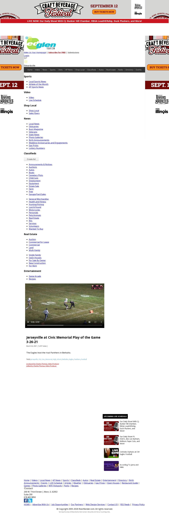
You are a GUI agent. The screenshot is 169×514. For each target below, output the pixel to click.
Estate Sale (34, 186)
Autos (101, 69)
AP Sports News (36, 87)
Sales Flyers (34, 113)
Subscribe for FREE (57, 52)
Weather (77, 483)
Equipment (34, 183)
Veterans (33, 132)
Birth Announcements (39, 140)
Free (31, 191)
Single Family (35, 255)
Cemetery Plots (36, 175)
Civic (43, 359)
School (59, 359)
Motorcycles (34, 210)
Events (139, 69)
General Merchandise (39, 199)
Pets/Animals (35, 215)
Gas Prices (33, 145)
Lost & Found (35, 207)
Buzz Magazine (36, 129)
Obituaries (34, 126)
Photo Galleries (36, 137)
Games (27, 485)
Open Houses (35, 257)
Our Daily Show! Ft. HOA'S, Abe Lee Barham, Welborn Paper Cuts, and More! (130, 440)
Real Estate (111, 69)
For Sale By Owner (37, 260)
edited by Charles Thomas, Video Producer (41, 366)
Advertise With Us (40, 504)
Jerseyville (34, 359)
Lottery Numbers (37, 148)
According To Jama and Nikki (129, 466)
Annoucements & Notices (40, 164)
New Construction (37, 263)
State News (34, 134)
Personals (33, 212)
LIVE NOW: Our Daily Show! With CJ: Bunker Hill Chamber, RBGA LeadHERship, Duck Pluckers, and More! (84, 21)
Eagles (71, 359)
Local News (34, 123)
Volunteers (34, 226)
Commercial (34, 244)
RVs (30, 220)
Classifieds (91, 69)
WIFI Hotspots (55, 485)
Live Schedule (35, 100)
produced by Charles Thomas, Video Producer (42, 364)
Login (26, 55)
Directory (129, 69)
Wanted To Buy (36, 229)
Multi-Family (34, 250)
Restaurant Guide (130, 483)
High (54, 359)
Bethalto (65, 359)
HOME (27, 504)
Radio (120, 69)
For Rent (33, 265)
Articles (67, 483)
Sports (53, 69)
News (45, 69)
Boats (31, 172)
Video (37, 69)
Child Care (33, 178)
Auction (32, 239)
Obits (60, 69)
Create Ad (31, 159)
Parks (66, 485)
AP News (69, 69)
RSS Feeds (125, 504)
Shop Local (79, 69)
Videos (35, 480)
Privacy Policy (138, 504)
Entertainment (109, 480)
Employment (34, 180)
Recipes (32, 279)
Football (84, 359)
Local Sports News (37, 81)
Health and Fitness (37, 201)
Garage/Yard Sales (37, 194)
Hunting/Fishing (36, 204)
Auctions (33, 167)
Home (30, 69)
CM (39, 359)
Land (31, 247)
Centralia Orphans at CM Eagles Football (129, 453)
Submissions (73, 52)
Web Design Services (95, 504)
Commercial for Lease (39, 242)
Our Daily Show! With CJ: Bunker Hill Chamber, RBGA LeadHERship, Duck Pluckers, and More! (129, 426)
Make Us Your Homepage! (35, 52)
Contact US (113, 504)
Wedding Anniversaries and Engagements (48, 142)
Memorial (48, 359)
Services (32, 223)
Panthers (77, 359)
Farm (31, 189)
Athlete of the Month (38, 84)
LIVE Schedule (55, 483)
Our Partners (77, 504)
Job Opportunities (59, 504)
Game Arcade (35, 276)
